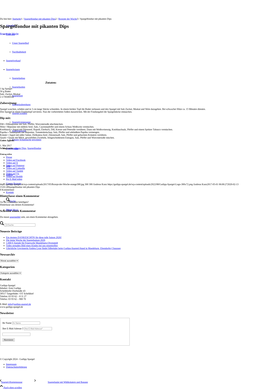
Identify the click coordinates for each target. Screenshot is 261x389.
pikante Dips (20, 148)
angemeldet (15, 217)
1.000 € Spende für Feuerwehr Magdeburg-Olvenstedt (32, 243)
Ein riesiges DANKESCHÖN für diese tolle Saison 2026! (33, 237)
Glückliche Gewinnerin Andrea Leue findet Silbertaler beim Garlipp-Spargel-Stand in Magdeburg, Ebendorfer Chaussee (63, 248)
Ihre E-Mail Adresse (12, 328)
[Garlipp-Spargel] (22, 14)
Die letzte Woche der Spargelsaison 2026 (25, 240)
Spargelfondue (34, 148)
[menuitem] (133, 364)
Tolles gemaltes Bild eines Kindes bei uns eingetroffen (32, 245)
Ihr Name (6, 323)
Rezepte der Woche (9, 33)
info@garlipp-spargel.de (19, 304)
